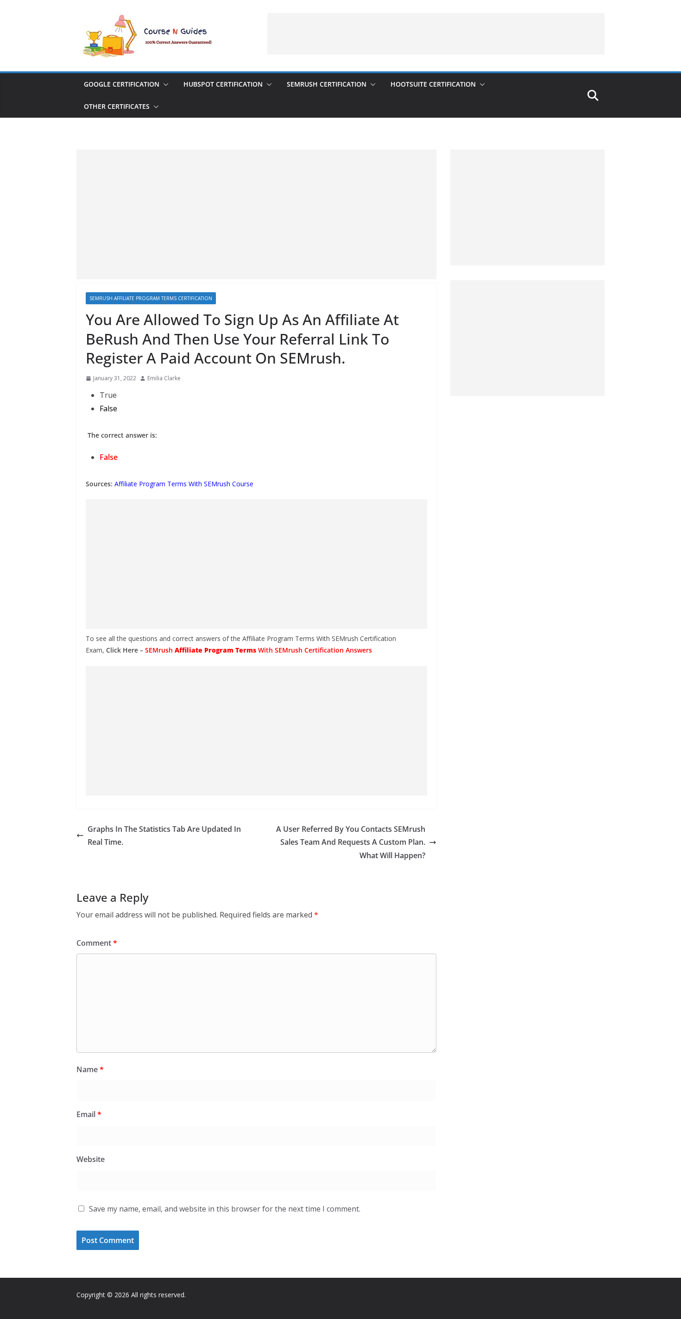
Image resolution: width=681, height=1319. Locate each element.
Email (88, 1114)
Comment (96, 943)
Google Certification (121, 84)
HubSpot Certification (223, 84)
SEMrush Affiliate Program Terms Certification (150, 298)
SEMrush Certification (326, 84)
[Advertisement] (436, 34)
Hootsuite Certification (433, 84)
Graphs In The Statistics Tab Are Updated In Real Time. (164, 836)
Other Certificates (117, 106)
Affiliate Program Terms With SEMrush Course (183, 483)
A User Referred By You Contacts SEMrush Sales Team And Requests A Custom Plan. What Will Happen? (350, 842)
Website (90, 1159)
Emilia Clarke (164, 378)
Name (90, 1069)
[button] (164, 84)
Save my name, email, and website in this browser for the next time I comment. (224, 1209)
